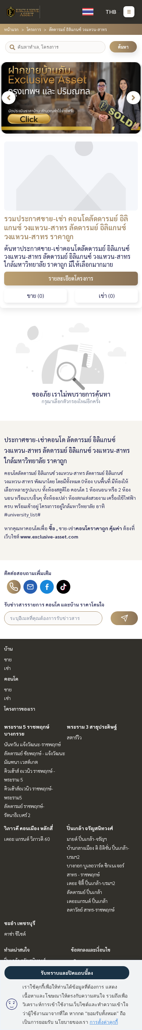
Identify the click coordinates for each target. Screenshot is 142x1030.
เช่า (7, 668)
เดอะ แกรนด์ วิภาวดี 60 (27, 839)
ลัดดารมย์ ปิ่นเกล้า (84, 892)
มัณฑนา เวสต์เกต (21, 762)
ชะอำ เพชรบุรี (19, 923)
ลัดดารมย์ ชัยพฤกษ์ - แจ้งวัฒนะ (34, 753)
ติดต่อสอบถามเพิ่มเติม (27, 573)
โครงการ (34, 29)
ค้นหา (123, 47)
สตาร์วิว (74, 737)
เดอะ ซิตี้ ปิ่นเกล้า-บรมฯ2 (91, 883)
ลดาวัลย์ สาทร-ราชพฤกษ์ (90, 909)
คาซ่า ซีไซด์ (15, 934)
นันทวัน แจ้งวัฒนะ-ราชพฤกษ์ (32, 744)
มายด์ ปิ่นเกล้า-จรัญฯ (87, 839)
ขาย (8, 659)
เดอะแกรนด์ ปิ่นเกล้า (87, 901)
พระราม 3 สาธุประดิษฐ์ (92, 726)
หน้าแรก (11, 29)
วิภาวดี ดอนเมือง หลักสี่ (28, 828)
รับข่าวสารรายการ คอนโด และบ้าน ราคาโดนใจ (54, 604)
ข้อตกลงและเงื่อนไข (90, 949)
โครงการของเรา (19, 709)
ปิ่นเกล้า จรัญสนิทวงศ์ (90, 828)
